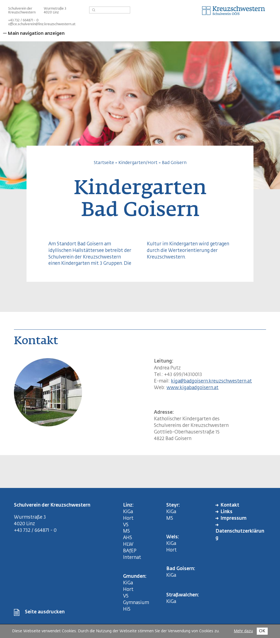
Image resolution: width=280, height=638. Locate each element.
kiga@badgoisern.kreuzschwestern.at (211, 381)
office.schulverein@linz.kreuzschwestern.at (41, 24)
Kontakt (229, 505)
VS (126, 525)
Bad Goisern (174, 163)
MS (127, 531)
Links (226, 512)
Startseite (104, 163)
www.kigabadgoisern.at (192, 388)
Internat (132, 557)
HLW (128, 544)
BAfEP (129, 551)
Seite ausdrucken (45, 612)
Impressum (233, 518)
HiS (126, 609)
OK (262, 631)
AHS (127, 538)
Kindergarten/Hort (138, 163)
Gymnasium (136, 602)
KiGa (128, 512)
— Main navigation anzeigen (34, 33)
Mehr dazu (243, 631)
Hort (128, 518)
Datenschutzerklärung (239, 534)
